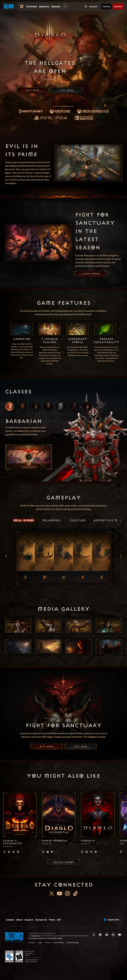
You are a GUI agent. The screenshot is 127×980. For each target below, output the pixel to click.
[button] (118, 6)
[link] (30, 111)
